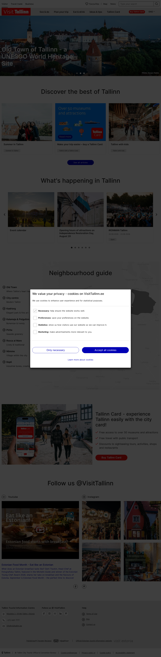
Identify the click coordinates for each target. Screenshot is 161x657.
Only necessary (56, 350)
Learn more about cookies (80, 359)
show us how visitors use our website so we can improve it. (72, 325)
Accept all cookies (105, 350)
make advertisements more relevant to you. (65, 332)
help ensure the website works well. (61, 311)
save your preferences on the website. (63, 318)
